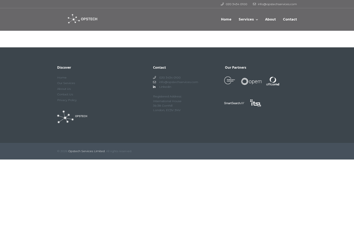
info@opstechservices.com (277, 4)
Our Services (66, 83)
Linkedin (165, 87)
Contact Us (65, 94)
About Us (64, 89)
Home (62, 77)
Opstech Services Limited (86, 151)
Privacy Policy (67, 100)
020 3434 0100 (236, 4)
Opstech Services (81, 21)
